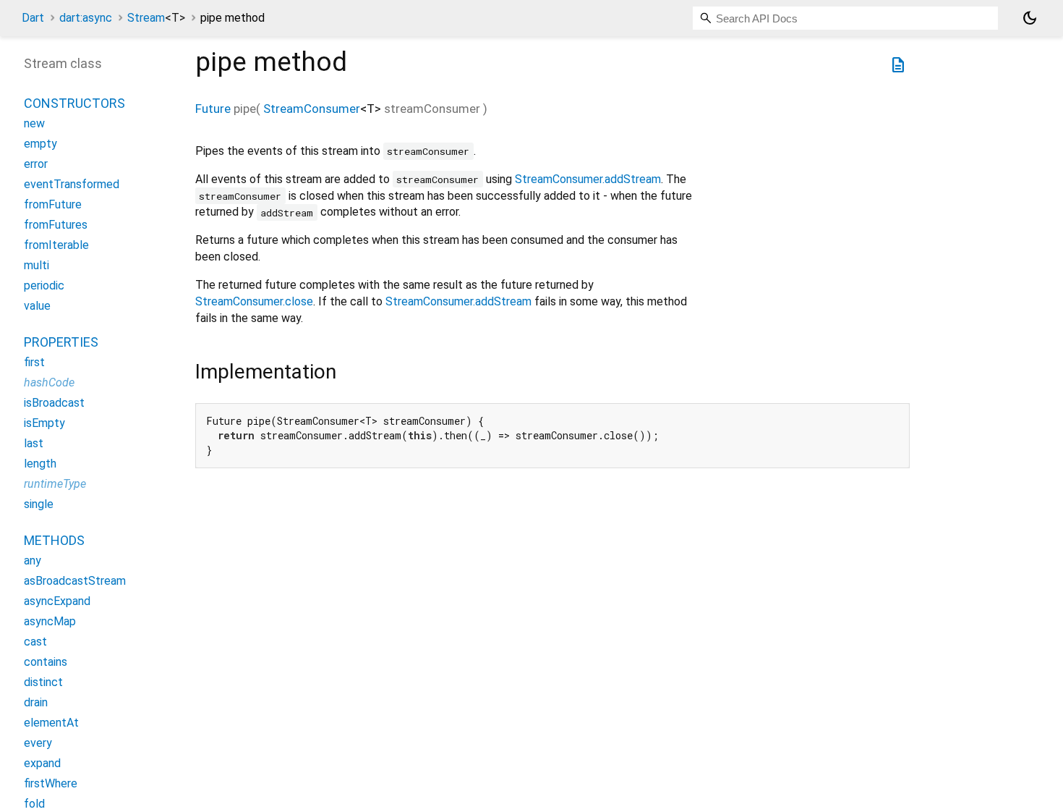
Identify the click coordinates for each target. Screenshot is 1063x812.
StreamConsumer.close (254, 301)
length (40, 463)
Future (213, 108)
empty (40, 144)
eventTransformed (71, 184)
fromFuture (53, 204)
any (32, 560)
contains (45, 662)
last (33, 443)
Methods (54, 540)
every (38, 743)
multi (36, 265)
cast (35, 641)
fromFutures (55, 225)
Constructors (74, 103)
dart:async (85, 18)
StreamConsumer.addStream (588, 179)
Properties (61, 342)
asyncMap (50, 621)
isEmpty (44, 423)
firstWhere (50, 783)
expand (42, 763)
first (34, 362)
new (34, 123)
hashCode (49, 382)
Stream (156, 18)
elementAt (51, 722)
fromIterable (56, 245)
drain (36, 702)
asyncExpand (57, 601)
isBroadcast (54, 403)
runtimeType (55, 484)
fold (34, 804)
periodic (44, 285)
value (37, 306)
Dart (33, 18)
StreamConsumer (311, 108)
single (39, 504)
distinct (43, 682)
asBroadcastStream (75, 581)
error (36, 164)
